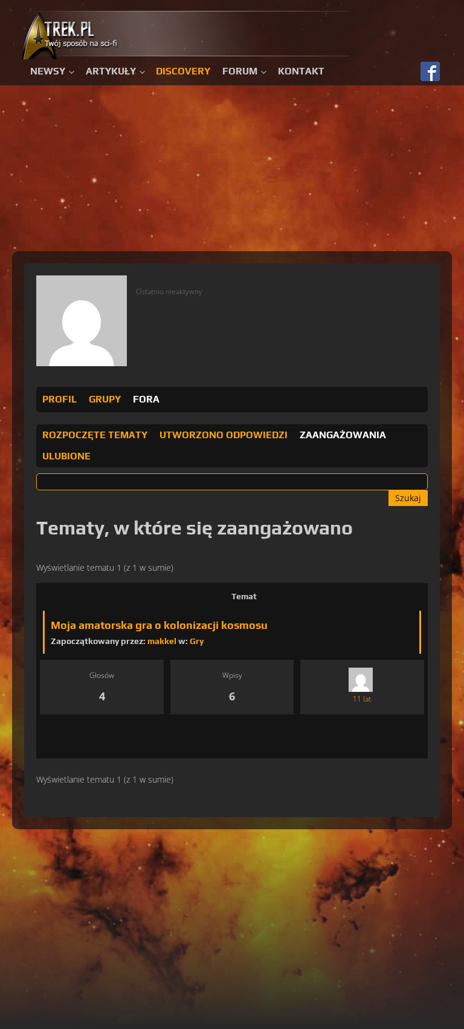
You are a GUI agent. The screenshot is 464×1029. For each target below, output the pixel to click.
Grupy (105, 399)
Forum (239, 71)
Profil (59, 399)
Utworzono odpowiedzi (224, 435)
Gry (197, 641)
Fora (146, 399)
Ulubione (66, 456)
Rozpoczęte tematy (94, 435)
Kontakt (301, 71)
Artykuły (111, 71)
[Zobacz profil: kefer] (361, 679)
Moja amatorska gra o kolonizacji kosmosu (159, 625)
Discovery (183, 71)
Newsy (47, 71)
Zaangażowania (343, 435)
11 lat (362, 699)
